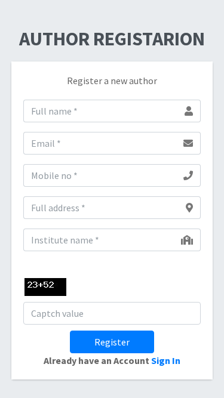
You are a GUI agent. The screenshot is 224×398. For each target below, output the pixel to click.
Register (112, 342)
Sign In (165, 360)
